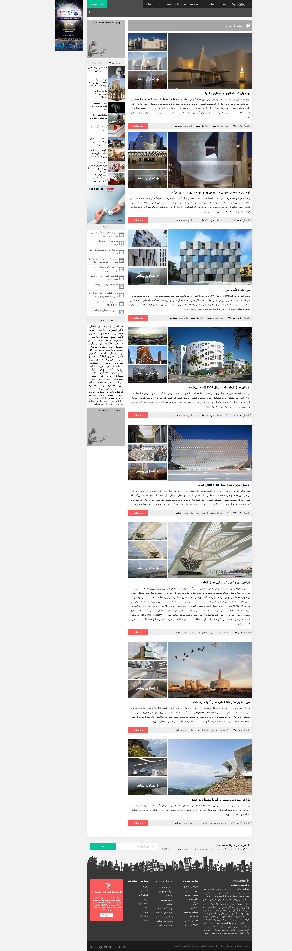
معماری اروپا (115, 375)
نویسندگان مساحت (164, 908)
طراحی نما (115, 326)
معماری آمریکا (114, 339)
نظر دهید (200, 126)
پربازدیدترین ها (115, 62)
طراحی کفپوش (106, 388)
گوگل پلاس (143, 895)
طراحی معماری (112, 362)
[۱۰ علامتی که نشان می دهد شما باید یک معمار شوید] (116, 143)
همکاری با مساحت (164, 916)
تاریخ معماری (115, 385)
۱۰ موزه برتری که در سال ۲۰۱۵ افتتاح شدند (224, 484)
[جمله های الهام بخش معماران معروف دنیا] (116, 72)
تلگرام (145, 912)
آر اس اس (143, 916)
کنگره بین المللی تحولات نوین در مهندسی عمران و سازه (104, 269)
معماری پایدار (106, 395)
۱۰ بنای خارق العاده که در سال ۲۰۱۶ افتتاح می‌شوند (220, 387)
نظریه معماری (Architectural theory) (101, 94)
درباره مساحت (166, 887)
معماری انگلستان (105, 398)
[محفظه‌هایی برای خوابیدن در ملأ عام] (116, 119)
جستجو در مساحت (164, 921)
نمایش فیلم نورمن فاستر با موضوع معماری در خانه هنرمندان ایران (103, 260)
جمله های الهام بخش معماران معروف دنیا (98, 69)
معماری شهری (96, 359)
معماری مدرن (99, 333)
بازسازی (108, 349)
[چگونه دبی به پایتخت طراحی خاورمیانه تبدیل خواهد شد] (116, 155)
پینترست (144, 907)
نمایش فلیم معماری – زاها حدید (105, 310)
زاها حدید (102, 353)
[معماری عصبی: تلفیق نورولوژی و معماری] (116, 107)
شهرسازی (118, 379)
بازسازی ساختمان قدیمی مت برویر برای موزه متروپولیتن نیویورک (211, 192)
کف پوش (106, 369)
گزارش (213, 513)
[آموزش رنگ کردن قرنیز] (116, 131)
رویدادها (149, 4)
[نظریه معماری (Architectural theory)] (116, 95)
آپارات (145, 886)
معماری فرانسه (116, 404)
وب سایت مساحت (164, 881)
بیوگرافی (194, 903)
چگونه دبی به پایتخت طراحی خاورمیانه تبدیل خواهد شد (98, 153)
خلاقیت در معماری (101, 343)
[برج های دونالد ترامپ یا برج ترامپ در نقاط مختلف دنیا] (116, 84)
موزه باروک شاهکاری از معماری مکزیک (227, 93)
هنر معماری (96, 375)
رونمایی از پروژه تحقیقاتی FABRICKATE (107, 303)
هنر (158, 4)
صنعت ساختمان (191, 4)
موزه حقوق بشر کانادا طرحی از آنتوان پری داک (222, 702)
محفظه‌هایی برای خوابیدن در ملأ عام (99, 116)
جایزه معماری (95, 401)
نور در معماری (115, 353)
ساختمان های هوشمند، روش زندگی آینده (103, 252)
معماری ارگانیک (107, 356)
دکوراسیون (116, 336)
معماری (223, 4)
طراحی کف (95, 349)
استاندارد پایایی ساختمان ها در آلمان (105, 243)
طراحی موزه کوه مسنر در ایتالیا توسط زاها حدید (221, 799)
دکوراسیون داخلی (110, 329)
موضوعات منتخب (106, 320)
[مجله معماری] (240, 4)
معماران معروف (98, 372)
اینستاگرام (143, 903)
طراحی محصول (172, 4)
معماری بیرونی (106, 366)
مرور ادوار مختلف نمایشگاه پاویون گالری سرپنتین (99, 177)
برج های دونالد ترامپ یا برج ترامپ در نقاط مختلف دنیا (98, 82)
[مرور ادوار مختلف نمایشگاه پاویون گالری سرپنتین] (116, 179)
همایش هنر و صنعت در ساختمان (104, 284)
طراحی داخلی (209, 4)
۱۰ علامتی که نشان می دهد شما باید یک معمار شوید (98, 141)
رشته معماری (96, 385)
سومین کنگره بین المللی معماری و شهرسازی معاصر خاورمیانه (103, 295)
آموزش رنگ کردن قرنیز (99, 128)
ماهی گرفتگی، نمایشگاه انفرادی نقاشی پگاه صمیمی (104, 234)
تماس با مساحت (165, 925)
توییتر (145, 899)
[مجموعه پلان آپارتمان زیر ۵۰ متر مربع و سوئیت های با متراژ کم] (116, 166)
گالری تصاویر (96, 4)
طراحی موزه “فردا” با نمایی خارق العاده (226, 582)
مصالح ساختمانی (98, 336)
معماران (119, 388)
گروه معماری (192, 890)
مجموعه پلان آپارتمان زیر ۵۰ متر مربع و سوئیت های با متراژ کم (98, 167)
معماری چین (104, 379)
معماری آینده (110, 401)
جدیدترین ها (96, 62)
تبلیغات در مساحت (164, 912)
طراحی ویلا (111, 359)
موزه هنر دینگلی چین (238, 289)
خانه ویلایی (106, 346)
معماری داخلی (98, 326)
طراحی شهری (191, 924)
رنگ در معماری (105, 391)
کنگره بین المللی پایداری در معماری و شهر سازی (103, 277)
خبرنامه (144, 920)
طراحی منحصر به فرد (100, 382)
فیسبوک (144, 890)
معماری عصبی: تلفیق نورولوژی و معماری (100, 106)
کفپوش (119, 346)
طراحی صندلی (101, 404)
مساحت (178, 126)
